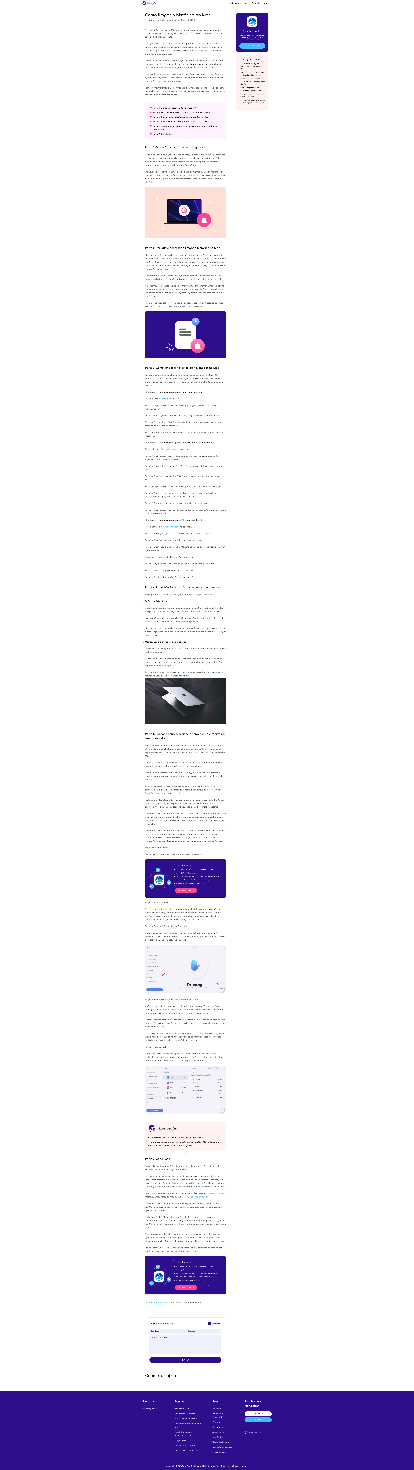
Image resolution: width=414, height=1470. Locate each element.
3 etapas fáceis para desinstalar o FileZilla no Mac (253, 95)
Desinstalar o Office (185, 1445)
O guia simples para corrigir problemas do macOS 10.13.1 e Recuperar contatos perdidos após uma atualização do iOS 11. (184, 1144)
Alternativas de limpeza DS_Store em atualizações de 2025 (251, 66)
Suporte (268, 3)
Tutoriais (256, 3)
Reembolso (217, 1427)
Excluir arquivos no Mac (187, 1450)
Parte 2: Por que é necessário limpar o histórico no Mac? (181, 112)
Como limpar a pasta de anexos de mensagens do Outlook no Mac (252, 102)
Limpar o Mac (159, 1303)
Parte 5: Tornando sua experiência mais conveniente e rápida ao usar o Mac (185, 128)
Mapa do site (219, 1452)
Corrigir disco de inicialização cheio (184, 1434)
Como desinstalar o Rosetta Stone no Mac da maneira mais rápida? (252, 81)
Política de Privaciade (217, 1415)
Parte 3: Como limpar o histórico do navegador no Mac (180, 117)
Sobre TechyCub (220, 1442)
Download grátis (187, 890)
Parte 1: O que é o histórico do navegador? (174, 108)
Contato (216, 1422)
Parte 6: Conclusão (162, 134)
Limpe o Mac (181, 1440)
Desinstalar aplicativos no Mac (188, 1425)
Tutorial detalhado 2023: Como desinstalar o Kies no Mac (252, 74)
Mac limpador (149, 1409)
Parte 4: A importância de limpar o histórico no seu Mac (181, 121)
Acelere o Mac (182, 1409)
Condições (217, 1437)
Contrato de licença (222, 1447)
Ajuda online (218, 1432)
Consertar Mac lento (185, 1414)
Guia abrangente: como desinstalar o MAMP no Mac (251, 89)
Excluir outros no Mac (186, 1419)
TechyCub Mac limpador (157, 793)
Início (147, 1303)
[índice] (150, 3)
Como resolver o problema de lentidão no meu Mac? (177, 1137)
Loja (245, 3)
